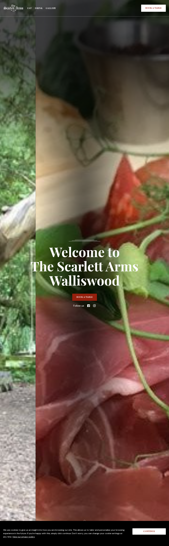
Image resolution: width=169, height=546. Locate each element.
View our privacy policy (23, 536)
